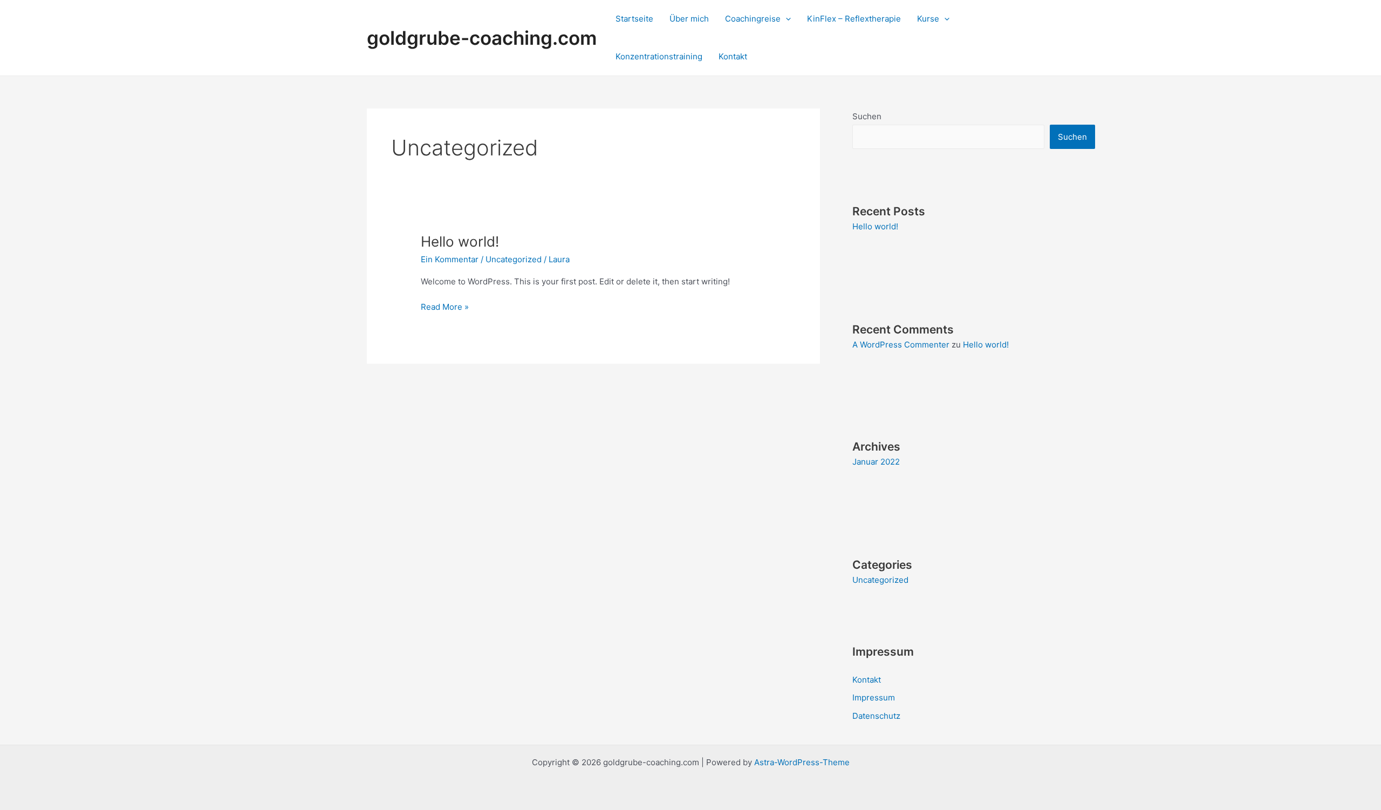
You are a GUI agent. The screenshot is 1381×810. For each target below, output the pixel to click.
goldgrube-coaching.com (482, 37)
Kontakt (733, 56)
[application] (786, 19)
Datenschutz (876, 716)
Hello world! (460, 241)
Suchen (866, 116)
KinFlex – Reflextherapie (854, 18)
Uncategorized (514, 259)
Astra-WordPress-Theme (802, 762)
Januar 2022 (876, 462)
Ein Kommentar (449, 259)
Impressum (873, 697)
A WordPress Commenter (900, 344)
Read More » (445, 306)
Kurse (928, 18)
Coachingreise (753, 18)
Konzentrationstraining (659, 56)
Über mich (689, 18)
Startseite (634, 18)
